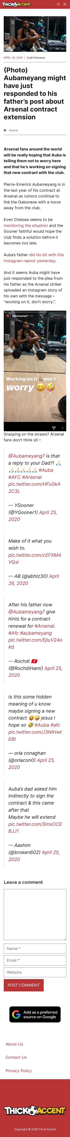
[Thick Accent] (16, 4)
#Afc (13, 633)
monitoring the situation (26, 225)
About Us (14, 1044)
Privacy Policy (19, 1070)
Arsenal (13, 130)
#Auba (46, 470)
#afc (55, 725)
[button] (58, 4)
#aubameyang (36, 633)
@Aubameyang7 (26, 456)
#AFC (14, 477)
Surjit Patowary (36, 57)
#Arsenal (32, 477)
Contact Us (16, 1057)
